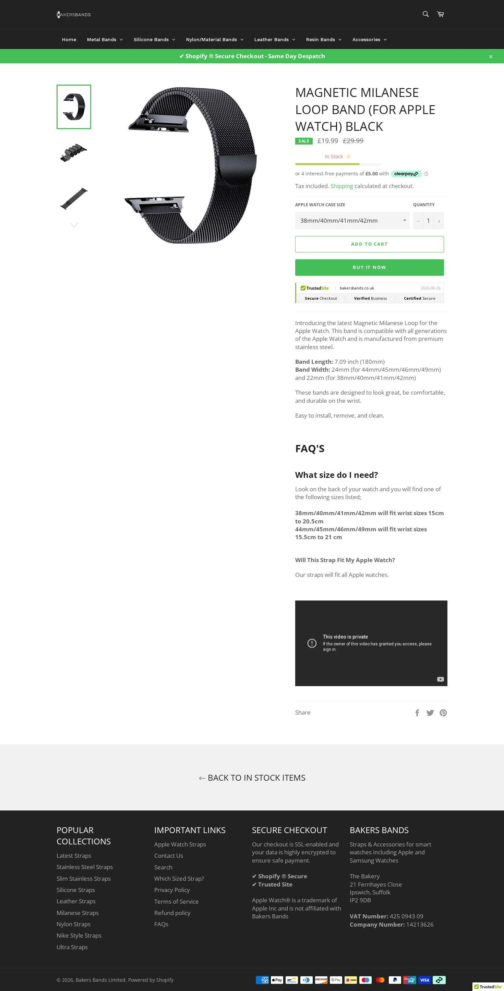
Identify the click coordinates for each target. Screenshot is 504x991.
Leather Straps (76, 901)
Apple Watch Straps (180, 844)
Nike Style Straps (79, 935)
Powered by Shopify (150, 980)
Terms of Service (176, 901)
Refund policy (172, 913)
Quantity (423, 205)
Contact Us (168, 855)
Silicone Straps (76, 890)
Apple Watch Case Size (320, 205)
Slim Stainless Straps (84, 878)
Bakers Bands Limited (100, 980)
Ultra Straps (72, 947)
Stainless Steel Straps (85, 867)
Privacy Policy (172, 890)
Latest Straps (74, 855)
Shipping (342, 186)
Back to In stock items (255, 777)
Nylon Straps (74, 924)
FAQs (161, 924)
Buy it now (370, 267)
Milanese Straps (78, 913)
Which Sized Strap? (179, 878)
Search (163, 867)
